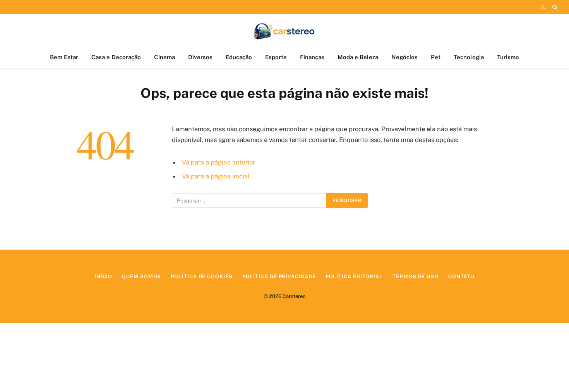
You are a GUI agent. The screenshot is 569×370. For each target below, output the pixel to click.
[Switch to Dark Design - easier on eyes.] (543, 7)
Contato (461, 276)
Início (103, 276)
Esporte (276, 57)
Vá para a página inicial (216, 176)
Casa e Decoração (116, 57)
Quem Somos (141, 276)
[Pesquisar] (554, 7)
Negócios (404, 57)
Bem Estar (64, 57)
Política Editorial (354, 276)
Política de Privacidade (279, 276)
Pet (435, 57)
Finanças (312, 57)
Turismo (508, 57)
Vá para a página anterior (218, 162)
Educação (239, 57)
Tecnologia (469, 57)
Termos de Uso (415, 276)
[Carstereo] (284, 30)
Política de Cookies (201, 276)
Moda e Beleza (358, 57)
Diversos (200, 57)
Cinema (164, 57)
